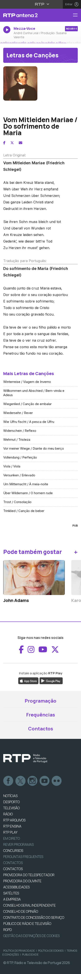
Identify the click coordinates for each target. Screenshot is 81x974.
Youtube (45, 781)
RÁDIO (8, 814)
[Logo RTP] (25, 758)
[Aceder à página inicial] (27, 15)
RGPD (7, 929)
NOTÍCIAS (10, 795)
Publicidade (30, 954)
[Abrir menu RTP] (40, 4)
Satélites (11, 893)
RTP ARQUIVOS (14, 820)
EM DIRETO (11, 838)
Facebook (8, 781)
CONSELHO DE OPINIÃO (20, 911)
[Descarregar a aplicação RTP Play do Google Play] (51, 680)
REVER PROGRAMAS (18, 844)
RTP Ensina (12, 826)
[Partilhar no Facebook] (4, 142)
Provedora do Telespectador (28, 875)
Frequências (40, 714)
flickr (57, 781)
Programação (40, 701)
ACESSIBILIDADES (16, 887)
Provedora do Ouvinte (22, 881)
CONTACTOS (13, 868)
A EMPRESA (12, 899)
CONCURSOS (13, 850)
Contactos (40, 728)
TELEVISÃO (11, 808)
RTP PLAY (10, 832)
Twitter (20, 781)
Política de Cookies (51, 950)
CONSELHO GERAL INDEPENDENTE (29, 905)
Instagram (32, 781)
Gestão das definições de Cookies (31, 935)
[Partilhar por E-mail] (20, 142)
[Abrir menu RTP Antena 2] (77, 15)
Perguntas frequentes (23, 856)
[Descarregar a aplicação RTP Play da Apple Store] (28, 680)
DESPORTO (11, 801)
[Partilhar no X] (12, 142)
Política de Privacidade (19, 950)
